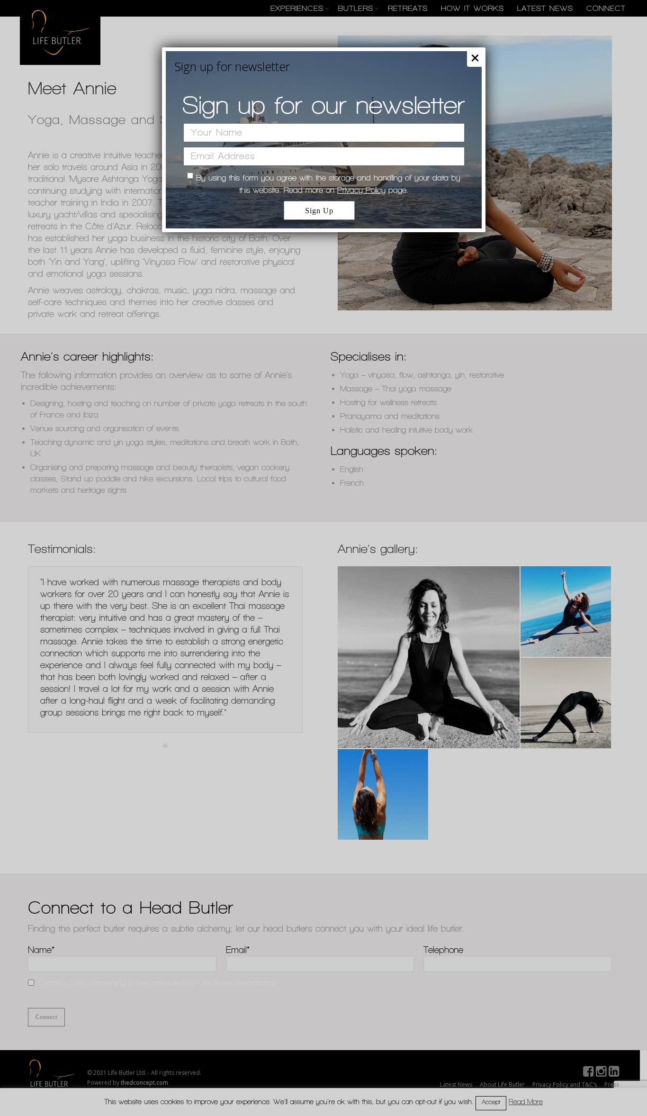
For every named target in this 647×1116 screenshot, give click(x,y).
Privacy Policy (361, 190)
